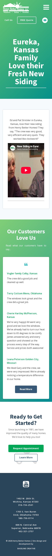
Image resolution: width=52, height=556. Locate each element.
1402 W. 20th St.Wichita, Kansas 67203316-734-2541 (25, 501)
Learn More (26, 457)
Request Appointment (26, 448)
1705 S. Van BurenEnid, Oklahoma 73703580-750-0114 (26, 515)
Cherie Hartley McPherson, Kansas (22, 315)
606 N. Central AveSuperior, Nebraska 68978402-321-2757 (26, 528)
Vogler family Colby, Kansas (22, 273)
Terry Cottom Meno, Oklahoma (24, 293)
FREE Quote (26, 20)
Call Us (9, 20)
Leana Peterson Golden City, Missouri (23, 361)
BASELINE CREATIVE (26, 548)
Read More (26, 389)
